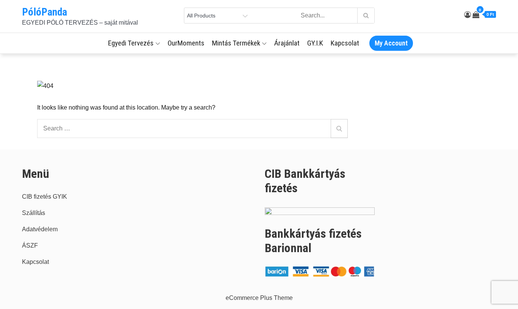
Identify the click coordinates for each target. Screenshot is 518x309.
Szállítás (33, 213)
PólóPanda (44, 12)
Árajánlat (287, 43)
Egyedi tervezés (131, 43)
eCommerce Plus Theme (259, 298)
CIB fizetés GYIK (44, 196)
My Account (391, 43)
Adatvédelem (40, 229)
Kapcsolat (345, 43)
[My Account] (467, 15)
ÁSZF (30, 245)
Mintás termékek (236, 43)
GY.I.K (315, 43)
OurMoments (186, 43)
